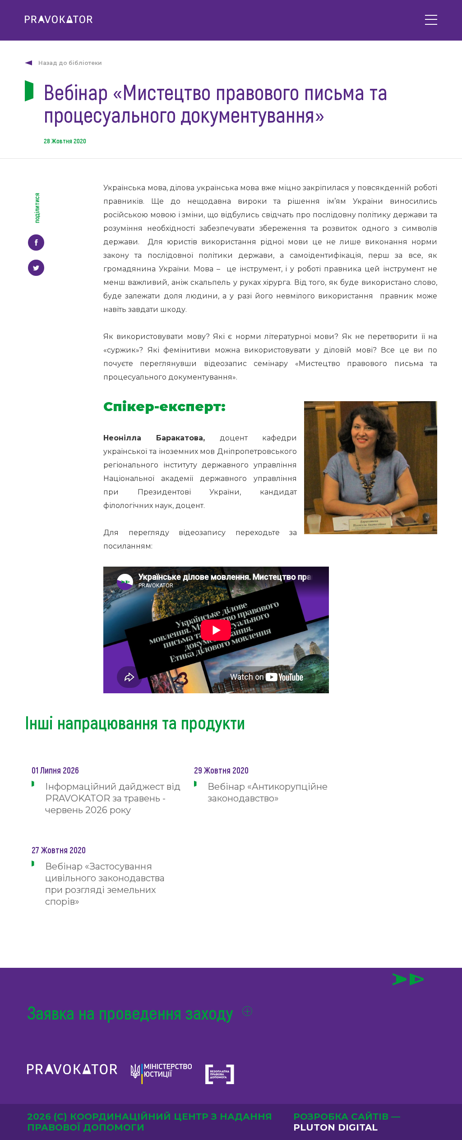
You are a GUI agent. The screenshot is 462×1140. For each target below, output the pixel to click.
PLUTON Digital (335, 1127)
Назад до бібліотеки (70, 63)
